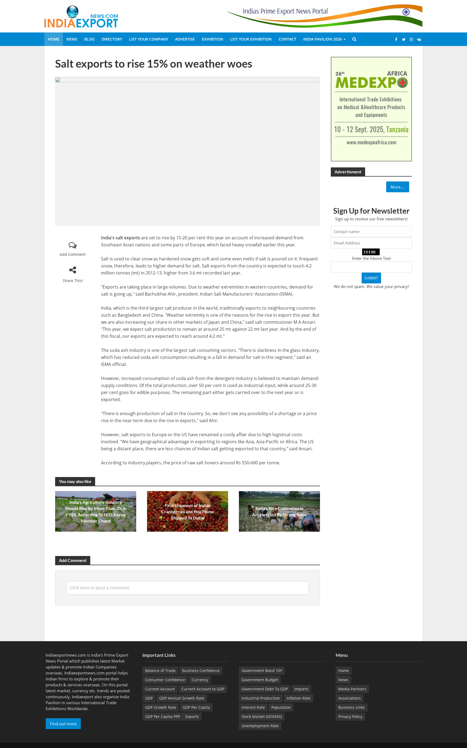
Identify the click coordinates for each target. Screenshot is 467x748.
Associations (349, 698)
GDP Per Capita (196, 707)
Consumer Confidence (165, 679)
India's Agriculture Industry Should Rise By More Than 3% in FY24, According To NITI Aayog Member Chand (95, 511)
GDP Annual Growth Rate (181, 698)
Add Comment (73, 254)
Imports (301, 688)
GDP (149, 698)
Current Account (160, 688)
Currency (200, 679)
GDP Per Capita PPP (162, 716)
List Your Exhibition (251, 39)
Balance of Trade (160, 670)
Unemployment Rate (260, 725)
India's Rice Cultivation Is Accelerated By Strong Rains (279, 511)
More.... (398, 187)
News (71, 39)
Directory (112, 39)
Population (281, 707)
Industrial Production (261, 698)
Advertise (185, 39)
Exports (192, 716)
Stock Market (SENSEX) (262, 716)
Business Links (351, 707)
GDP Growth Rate (160, 707)
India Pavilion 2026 (322, 39)
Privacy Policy (350, 716)
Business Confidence (201, 670)
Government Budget (260, 679)
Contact (287, 39)
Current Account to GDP (202, 688)
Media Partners (352, 688)
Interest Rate (253, 707)
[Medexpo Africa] (371, 108)
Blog (89, 39)
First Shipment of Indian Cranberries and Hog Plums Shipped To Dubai (187, 511)
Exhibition (212, 39)
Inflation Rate (298, 698)
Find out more (63, 723)
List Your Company (148, 39)
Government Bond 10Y (262, 670)
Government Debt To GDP (265, 688)
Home (53, 39)
